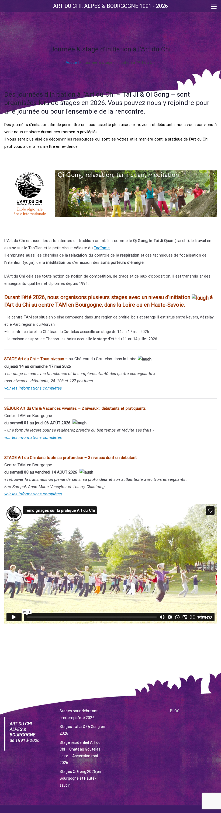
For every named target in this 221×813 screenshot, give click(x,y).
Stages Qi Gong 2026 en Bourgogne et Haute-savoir (80, 778)
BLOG (175, 711)
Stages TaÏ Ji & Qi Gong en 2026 (82, 729)
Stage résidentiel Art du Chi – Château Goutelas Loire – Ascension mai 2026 (80, 752)
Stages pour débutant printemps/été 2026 (79, 714)
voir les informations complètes (33, 388)
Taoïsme (102, 248)
